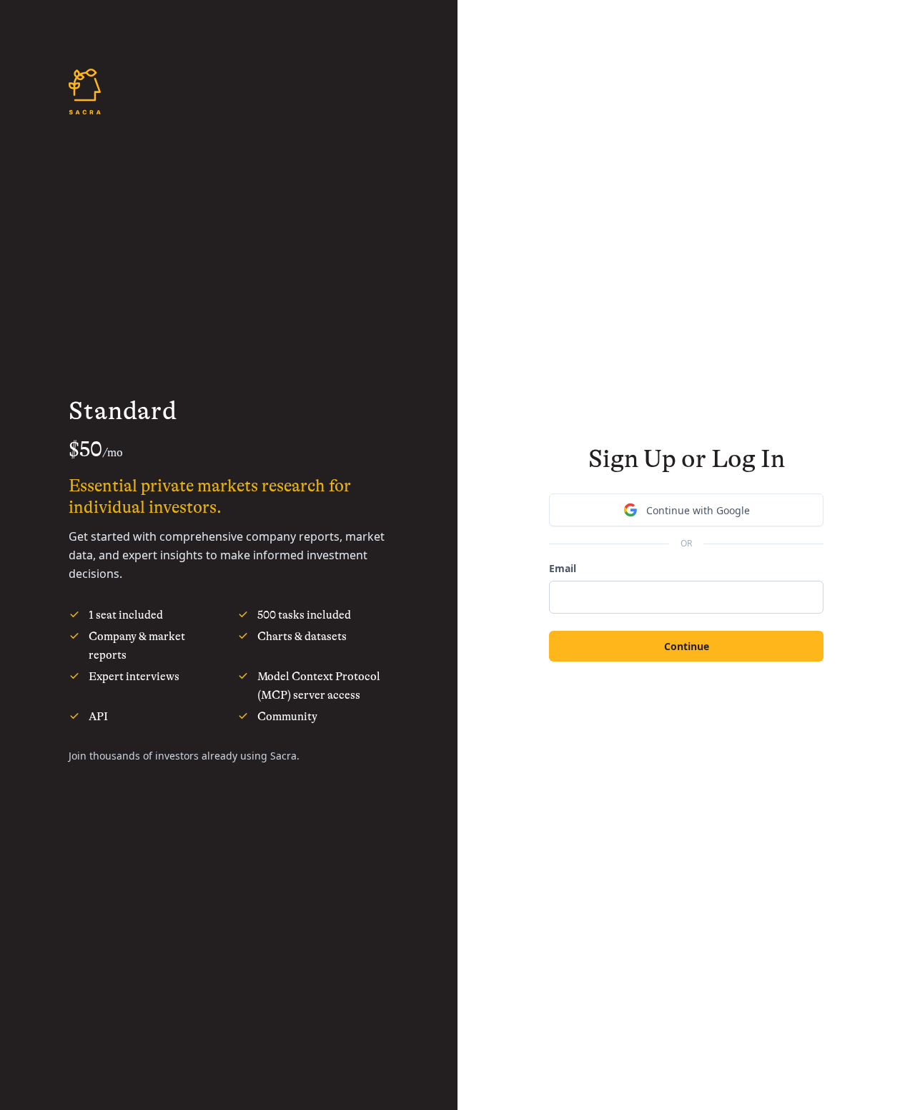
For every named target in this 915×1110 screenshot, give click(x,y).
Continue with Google (698, 510)
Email (562, 568)
